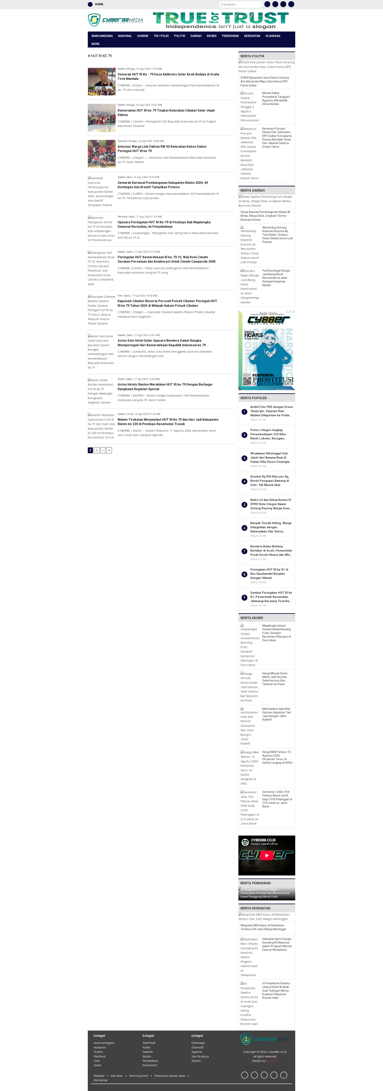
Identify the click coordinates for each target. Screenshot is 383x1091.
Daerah (196, 36)
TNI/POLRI (149, 1043)
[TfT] (220, 20)
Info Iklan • (120, 1075)
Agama (197, 1051)
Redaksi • (102, 1075)
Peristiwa (122, 216)
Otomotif (197, 1047)
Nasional (125, 36)
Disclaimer (101, 1080)
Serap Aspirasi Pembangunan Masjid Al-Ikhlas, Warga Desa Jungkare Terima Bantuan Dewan (266, 215)
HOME (98, 4)
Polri (120, 295)
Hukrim (142, 36)
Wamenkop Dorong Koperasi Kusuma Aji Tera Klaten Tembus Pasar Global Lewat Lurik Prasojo (277, 235)
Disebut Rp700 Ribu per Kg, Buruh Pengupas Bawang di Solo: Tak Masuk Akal (269, 481)
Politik (179, 36)
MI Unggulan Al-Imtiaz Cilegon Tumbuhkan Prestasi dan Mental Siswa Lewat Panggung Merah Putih (264, 893)
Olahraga (273, 36)
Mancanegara (102, 36)
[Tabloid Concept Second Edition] (266, 349)
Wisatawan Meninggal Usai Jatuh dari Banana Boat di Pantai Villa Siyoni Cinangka (269, 458)
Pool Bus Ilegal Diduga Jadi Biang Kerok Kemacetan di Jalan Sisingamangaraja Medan (276, 278)
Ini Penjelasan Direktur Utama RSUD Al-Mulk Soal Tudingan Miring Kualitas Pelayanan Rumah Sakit (276, 990)
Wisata (196, 1060)
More (96, 43)
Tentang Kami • (141, 1075)
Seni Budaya (200, 1056)
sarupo (272, 1060)
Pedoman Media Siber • (172, 1075)
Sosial (97, 1065)
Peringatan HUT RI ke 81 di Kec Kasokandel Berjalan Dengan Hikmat (269, 574)
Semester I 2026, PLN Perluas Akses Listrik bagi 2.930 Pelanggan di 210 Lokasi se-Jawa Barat (277, 799)
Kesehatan (252, 36)
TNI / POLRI (161, 36)
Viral (97, 1060)
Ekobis (212, 36)
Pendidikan (230, 36)
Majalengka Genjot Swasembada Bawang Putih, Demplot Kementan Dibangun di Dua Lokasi (276, 633)
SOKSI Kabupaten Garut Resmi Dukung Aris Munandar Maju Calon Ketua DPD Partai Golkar (265, 81)
